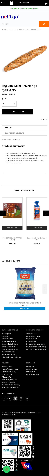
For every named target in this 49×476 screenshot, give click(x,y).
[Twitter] (43, 120)
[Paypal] (7, 425)
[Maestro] (26, 452)
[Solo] (10, 465)
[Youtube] (15, 398)
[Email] (38, 120)
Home (4, 29)
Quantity (4, 99)
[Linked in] (27, 398)
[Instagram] (21, 398)
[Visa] (23, 425)
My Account (24, 2)
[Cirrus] (26, 465)
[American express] (25, 438)
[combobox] (19, 24)
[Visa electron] (9, 452)
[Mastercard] (10, 438)
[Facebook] (41, 120)
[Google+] (46, 120)
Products (12, 29)
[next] (44, 289)
